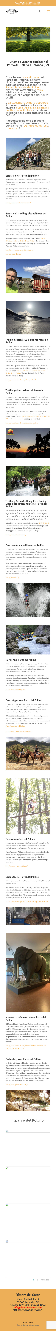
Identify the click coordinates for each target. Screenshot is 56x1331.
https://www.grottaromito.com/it (17, 1085)
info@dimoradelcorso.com (28, 1307)
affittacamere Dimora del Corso (28, 102)
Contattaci (12, 128)
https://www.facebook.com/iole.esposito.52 (21, 380)
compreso (36, 125)
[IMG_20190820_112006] (28, 1205)
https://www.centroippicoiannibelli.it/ (19, 731)
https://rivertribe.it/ (12, 578)
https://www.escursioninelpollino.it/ (18, 203)
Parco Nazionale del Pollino (23, 87)
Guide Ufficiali (43, 523)
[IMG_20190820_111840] (28, 1242)
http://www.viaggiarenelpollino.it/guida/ (20, 250)
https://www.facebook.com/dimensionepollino (22, 423)
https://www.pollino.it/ (13, 254)
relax (40, 90)
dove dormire (30, 77)
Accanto (45, 1279)
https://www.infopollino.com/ (16, 535)
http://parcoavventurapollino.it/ (17, 866)
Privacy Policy (28, 1322)
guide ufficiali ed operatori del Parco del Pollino (27, 109)
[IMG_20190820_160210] (28, 1169)
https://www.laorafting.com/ (16, 689)
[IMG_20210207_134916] (28, 1132)
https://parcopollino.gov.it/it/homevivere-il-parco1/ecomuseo (27, 902)
